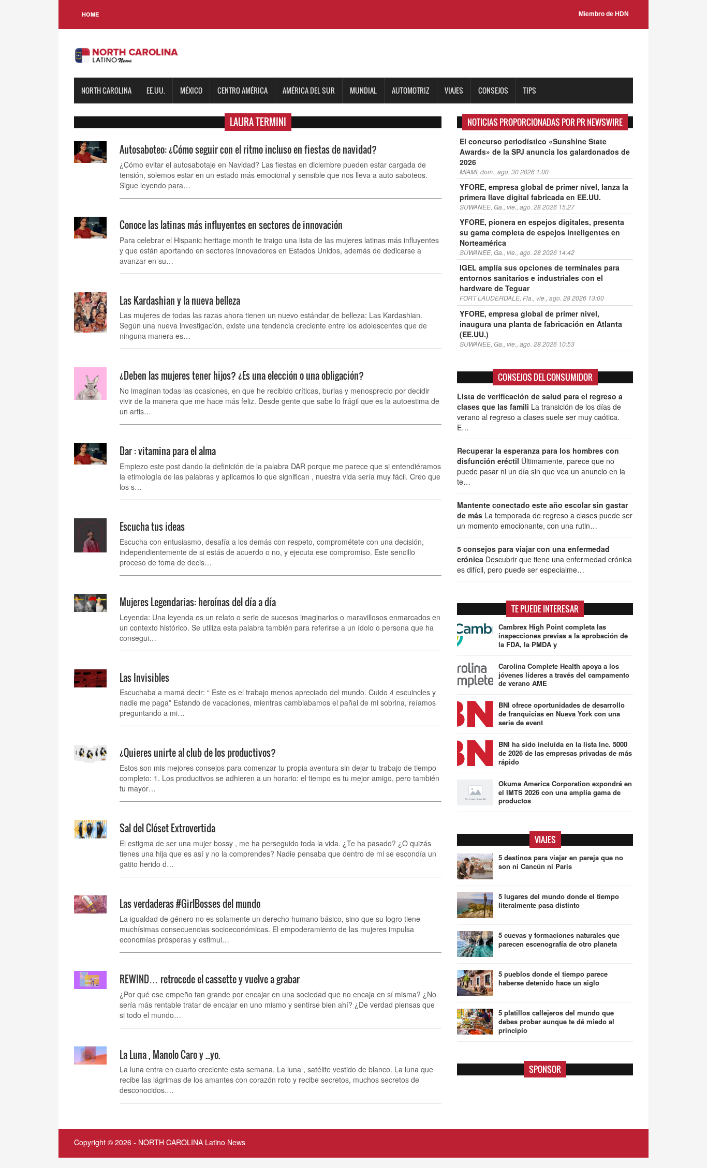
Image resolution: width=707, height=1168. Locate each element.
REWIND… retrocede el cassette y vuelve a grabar (210, 979)
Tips (529, 90)
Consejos (493, 90)
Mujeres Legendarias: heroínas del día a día (198, 602)
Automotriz (411, 90)
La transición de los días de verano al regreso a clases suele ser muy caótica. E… (540, 411)
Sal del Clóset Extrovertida (167, 828)
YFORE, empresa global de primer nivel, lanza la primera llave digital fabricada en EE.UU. (544, 192)
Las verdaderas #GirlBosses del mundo (190, 903)
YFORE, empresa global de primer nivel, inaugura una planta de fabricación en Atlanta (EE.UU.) (541, 323)
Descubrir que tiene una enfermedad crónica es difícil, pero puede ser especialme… (544, 559)
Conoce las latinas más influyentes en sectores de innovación (231, 225)
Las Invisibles (144, 677)
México (191, 90)
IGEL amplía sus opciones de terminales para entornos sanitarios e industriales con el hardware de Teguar (540, 277)
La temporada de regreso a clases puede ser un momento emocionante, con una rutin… (544, 515)
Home (90, 14)
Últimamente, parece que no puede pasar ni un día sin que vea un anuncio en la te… (541, 466)
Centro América (242, 90)
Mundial (363, 90)
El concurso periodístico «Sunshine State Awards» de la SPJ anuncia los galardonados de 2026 (545, 151)
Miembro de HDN (604, 14)
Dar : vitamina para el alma (168, 451)
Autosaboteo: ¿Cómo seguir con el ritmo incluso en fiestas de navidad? (248, 149)
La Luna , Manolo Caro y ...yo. (170, 1054)
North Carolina (106, 90)
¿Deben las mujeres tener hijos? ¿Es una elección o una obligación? (242, 375)
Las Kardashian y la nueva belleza (180, 300)
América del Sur (309, 90)
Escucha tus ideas (152, 526)
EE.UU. (155, 90)
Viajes (454, 90)
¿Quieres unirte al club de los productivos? (198, 752)
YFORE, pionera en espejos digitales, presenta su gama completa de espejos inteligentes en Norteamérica (542, 232)
